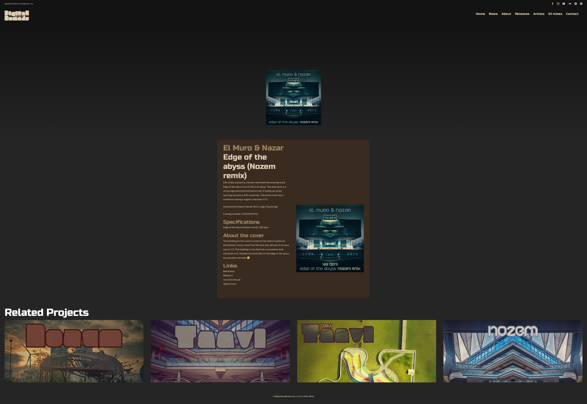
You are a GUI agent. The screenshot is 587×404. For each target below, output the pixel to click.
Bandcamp (229, 271)
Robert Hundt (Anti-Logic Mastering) (257, 206)
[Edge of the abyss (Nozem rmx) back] (330, 205)
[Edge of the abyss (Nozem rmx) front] (293, 71)
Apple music (229, 283)
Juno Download (231, 279)
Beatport (228, 275)
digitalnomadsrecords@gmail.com (19, 3)
